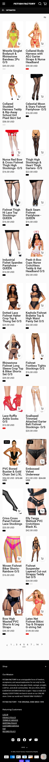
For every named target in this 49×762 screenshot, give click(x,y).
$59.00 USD (32, 66)
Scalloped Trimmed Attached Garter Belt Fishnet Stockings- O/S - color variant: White (27, 434)
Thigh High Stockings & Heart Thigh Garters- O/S (34, 164)
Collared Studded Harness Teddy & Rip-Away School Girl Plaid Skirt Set (12, 111)
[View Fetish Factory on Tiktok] (19, 740)
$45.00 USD (8, 66)
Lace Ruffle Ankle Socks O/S (10, 419)
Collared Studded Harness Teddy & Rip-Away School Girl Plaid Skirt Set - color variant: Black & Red (4, 125)
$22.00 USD (32, 172)
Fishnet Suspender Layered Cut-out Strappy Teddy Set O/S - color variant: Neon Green (31, 584)
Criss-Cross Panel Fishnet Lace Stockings (12, 521)
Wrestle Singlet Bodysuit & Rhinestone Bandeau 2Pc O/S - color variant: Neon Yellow (4, 69)
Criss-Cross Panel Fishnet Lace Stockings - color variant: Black (4, 530)
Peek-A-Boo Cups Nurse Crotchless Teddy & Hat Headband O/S (35, 266)
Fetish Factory (20, 752)
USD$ (23, 747)
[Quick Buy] (42, 43)
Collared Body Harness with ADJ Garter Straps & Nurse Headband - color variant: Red (27, 69)
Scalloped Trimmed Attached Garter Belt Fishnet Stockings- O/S (36, 422)
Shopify (35, 752)
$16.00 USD (32, 113)
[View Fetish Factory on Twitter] (30, 740)
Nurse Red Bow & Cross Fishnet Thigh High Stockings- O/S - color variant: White (4, 175)
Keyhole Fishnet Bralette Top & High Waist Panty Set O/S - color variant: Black (27, 328)
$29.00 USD (8, 325)
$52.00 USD (32, 275)
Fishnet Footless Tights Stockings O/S (36, 366)
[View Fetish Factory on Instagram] (13, 740)
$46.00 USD (8, 631)
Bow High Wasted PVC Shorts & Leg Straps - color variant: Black (4, 634)
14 (37, 644)
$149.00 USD (32, 631)
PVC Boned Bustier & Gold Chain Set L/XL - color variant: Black (4, 483)
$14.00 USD (8, 272)
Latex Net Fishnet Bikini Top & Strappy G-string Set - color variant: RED (27, 634)
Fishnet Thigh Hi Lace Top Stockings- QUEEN (11, 214)
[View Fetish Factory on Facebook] (24, 740)
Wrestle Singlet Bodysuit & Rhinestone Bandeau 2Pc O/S (12, 57)
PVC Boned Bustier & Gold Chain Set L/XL (12, 471)
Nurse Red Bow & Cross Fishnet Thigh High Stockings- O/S (13, 164)
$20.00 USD (32, 431)
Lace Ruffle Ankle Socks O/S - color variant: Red (4, 428)
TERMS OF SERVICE (10, 720)
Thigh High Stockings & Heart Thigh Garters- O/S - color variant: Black (27, 175)
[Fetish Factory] (24, 3)
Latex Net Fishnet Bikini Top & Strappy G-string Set (35, 623)
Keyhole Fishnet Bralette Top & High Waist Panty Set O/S (36, 317)
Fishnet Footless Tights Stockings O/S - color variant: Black (27, 375)
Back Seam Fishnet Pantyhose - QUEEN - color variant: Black (27, 225)
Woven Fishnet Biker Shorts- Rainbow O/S (12, 568)
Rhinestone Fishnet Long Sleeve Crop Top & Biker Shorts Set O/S (13, 369)
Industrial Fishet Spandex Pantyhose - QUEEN (12, 264)
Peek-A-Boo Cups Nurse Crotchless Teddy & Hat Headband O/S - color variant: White (27, 278)
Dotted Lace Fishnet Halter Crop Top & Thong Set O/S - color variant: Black (4, 328)
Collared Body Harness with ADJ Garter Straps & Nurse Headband (35, 57)
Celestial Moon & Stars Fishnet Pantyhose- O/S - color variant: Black (27, 116)
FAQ (4, 729)
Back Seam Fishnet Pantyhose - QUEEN (33, 214)
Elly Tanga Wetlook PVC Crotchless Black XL (34, 522)
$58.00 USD (8, 122)
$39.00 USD (8, 378)
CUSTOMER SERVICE (11, 726)
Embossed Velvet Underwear (33, 471)
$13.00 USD (8, 425)
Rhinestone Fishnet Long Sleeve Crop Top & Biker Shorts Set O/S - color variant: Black (4, 381)
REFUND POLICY (9, 731)
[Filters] (45, 17)
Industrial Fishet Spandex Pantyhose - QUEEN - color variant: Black (4, 275)
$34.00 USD (32, 581)
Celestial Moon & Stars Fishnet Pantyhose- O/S (36, 107)
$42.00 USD (32, 530)
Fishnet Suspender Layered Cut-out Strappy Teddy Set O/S (36, 571)
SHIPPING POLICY (10, 723)
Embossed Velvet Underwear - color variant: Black (27, 483)
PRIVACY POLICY (9, 717)
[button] (39, 3)
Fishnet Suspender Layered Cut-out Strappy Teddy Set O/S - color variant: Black (27, 584)
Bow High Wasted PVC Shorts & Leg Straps (11, 623)
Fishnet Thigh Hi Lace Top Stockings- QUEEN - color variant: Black (4, 225)
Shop (5, 666)
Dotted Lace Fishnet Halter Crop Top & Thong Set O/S (12, 317)
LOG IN (5, 715)
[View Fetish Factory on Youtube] (36, 740)
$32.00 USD (32, 325)
